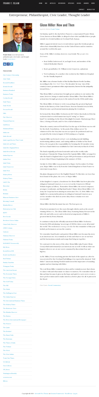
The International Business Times (14, 301)
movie (52, 211)
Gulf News (6, 125)
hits (45, 119)
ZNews (5, 381)
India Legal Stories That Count (13, 140)
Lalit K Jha (6, 182)
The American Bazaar (10, 270)
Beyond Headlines (9, 83)
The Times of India (9, 343)
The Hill (5, 285)
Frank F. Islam (11, 3)
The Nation (6, 316)
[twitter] (11, 64)
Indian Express (8, 155)
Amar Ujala (6, 79)
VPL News (6, 369)
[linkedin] (4, 64)
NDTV (5, 213)
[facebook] (8, 64)
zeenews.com (7, 377)
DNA (4, 113)
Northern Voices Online (10, 220)
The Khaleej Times (9, 304)
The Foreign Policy (9, 278)
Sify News (6, 247)
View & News (7, 366)
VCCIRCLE (6, 362)
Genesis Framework (57, 393)
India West (6, 171)
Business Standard (9, 90)
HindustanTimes (8, 129)
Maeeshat (6, 186)
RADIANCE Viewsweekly (11, 243)
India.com (6, 132)
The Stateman (7, 339)
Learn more (11, 59)
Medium (5, 194)
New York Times (58, 84)
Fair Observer (7, 117)
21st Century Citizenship (11, 75)
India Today (6, 163)
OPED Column (7, 228)
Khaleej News (7, 174)
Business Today (8, 94)
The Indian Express (9, 297)
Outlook (5, 232)
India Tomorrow (8, 167)
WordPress (68, 393)
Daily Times (7, 102)
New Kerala (7, 216)
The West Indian (8, 354)
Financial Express (8, 121)
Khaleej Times (7, 178)
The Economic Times (10, 274)
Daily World (7, 106)
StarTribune (7, 259)
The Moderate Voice (9, 308)
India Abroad (7, 136)
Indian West (7, 159)
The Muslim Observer (10, 312)
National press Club (9, 209)
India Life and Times (9, 144)
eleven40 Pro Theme (41, 393)
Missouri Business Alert (10, 197)
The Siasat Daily (8, 335)
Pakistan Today (8, 239)
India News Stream (9, 151)
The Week (6, 350)
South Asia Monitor (9, 255)
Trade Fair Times (8, 358)
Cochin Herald (7, 98)
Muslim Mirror (8, 205)
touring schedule (66, 226)
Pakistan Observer (9, 236)
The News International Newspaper (14, 320)
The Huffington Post (10, 293)
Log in (75, 393)
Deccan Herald (7, 109)
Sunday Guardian (8, 262)
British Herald (7, 86)
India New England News (11, 148)
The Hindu (6, 289)
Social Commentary (54, 285)
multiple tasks (64, 139)
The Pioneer (7, 324)
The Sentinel (7, 331)
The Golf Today (8, 281)
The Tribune (7, 347)
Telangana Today (8, 266)
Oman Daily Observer (10, 224)
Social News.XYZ (8, 251)
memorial (67, 184)
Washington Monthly (10, 373)
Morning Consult (8, 201)
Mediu (5, 190)
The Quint (6, 327)
